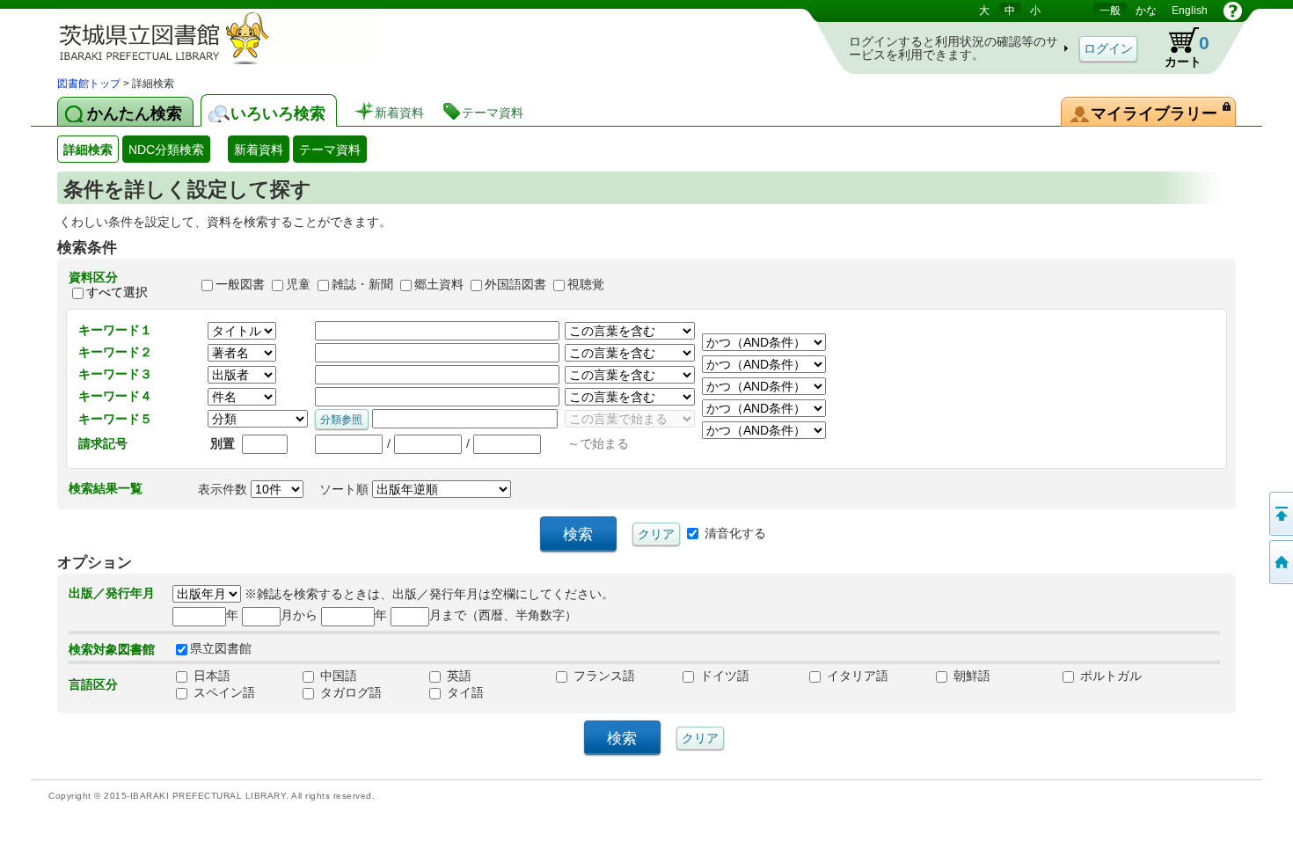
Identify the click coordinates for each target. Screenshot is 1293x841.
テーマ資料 (330, 150)
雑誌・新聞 (362, 285)
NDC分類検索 (166, 150)
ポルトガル (1109, 676)
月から (299, 615)
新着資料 (258, 150)
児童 (298, 285)
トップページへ (1280, 562)
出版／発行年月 (112, 593)
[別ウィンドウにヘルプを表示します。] (1232, 10)
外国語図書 (515, 285)
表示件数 (224, 489)
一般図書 (240, 285)
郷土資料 (439, 285)
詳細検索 (88, 150)
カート (1187, 51)
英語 (457, 676)
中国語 (337, 676)
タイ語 (463, 692)
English (1190, 10)
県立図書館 (221, 648)
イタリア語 (855, 676)
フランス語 (602, 676)
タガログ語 (349, 692)
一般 (1110, 10)
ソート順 (345, 489)
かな (1146, 10)
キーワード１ (115, 330)
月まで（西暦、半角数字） (503, 615)
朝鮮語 (970, 676)
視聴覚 (585, 285)
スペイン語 (222, 692)
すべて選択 (117, 292)
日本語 (210, 676)
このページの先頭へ (1280, 514)
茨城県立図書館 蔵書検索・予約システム (242, 37)
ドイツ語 (723, 676)
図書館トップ (89, 83)
